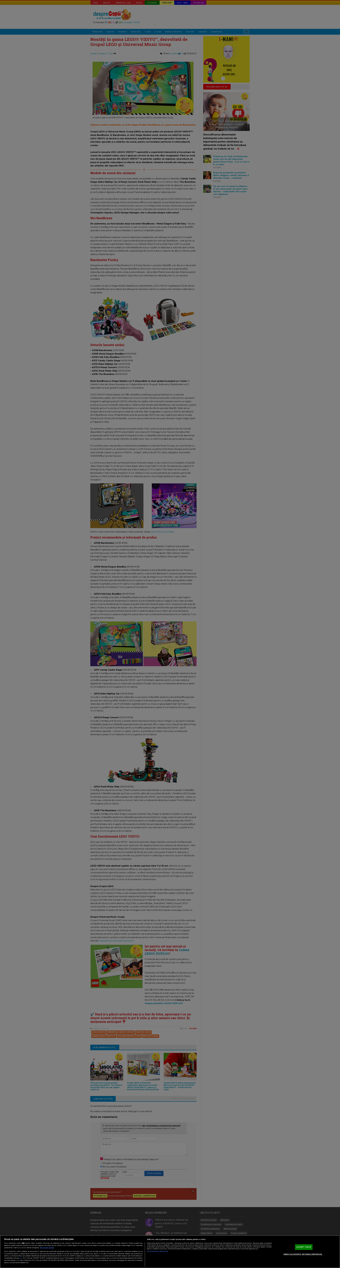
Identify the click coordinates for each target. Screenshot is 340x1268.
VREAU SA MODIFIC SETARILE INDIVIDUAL (302, 1254)
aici (21, 1258)
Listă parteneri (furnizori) (157, 1251)
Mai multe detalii (47, 1248)
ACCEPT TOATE (303, 1247)
